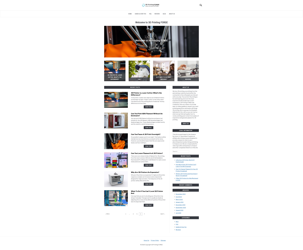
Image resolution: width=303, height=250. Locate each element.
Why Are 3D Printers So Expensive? (145, 172)
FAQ (150, 14)
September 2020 (181, 207)
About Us (172, 14)
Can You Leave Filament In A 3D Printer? (147, 153)
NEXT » (162, 214)
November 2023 (181, 194)
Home (130, 14)
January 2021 (179, 202)
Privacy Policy (155, 240)
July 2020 (178, 213)
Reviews (157, 14)
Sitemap (163, 240)
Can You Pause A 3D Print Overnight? (145, 134)
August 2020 (179, 210)
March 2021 (179, 199)
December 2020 (180, 205)
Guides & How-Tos (140, 14)
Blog (164, 14)
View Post (148, 107)
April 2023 (179, 197)
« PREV (107, 214)
